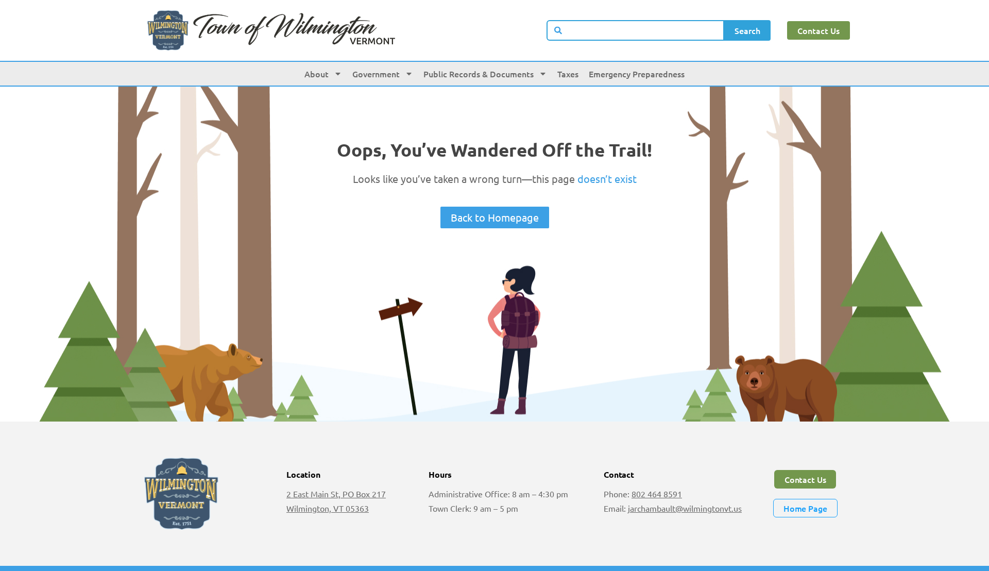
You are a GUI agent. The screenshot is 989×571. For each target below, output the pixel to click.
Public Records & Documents (478, 73)
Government (376, 73)
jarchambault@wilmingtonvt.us (685, 508)
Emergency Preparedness (637, 73)
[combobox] (636, 30)
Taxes (567, 73)
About (316, 73)
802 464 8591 (657, 494)
